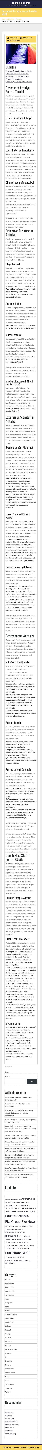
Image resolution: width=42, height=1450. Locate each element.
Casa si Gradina (11, 1314)
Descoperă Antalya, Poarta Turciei (19, 71)
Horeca (8, 1353)
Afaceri (8, 1279)
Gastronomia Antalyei (14, 79)
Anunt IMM (9, 1419)
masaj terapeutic (10, 1248)
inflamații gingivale (10, 1239)
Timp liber (9, 1388)
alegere (7, 1199)
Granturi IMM (21, 1232)
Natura (8, 1365)
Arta (7, 1299)
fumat (23, 1229)
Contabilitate (10, 1322)
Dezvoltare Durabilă (22, 1211)
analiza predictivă (15, 1199)
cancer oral (16, 1205)
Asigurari (8, 1303)
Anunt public (10, 1291)
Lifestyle (8, 1361)
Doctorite (9, 1416)
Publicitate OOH (17, 1253)
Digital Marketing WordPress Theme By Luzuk (21, 1447)
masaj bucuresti (9, 1245)
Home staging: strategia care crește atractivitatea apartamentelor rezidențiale (19, 1113)
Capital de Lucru (24, 1205)
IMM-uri (21, 1236)
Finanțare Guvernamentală (13, 1229)
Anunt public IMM (21, 3)
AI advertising (10, 1434)
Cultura (8, 1326)
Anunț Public (28, 1198)
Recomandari (10, 1372)
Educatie (8, 1341)
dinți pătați (32, 1211)
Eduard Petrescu (17, 1216)
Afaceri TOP (9, 1428)
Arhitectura (9, 1295)
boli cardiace (8, 1205)
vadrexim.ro (28, 1260)
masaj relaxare (30, 1245)
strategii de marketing (11, 1260)
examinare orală (9, 1226)
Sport (7, 1376)
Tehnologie (9, 1384)
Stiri (6, 1380)
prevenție (26, 1248)
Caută (7, 1076)
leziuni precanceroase (11, 1242)
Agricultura (9, 1283)
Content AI (9, 1431)
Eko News (28, 1221)
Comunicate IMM (11, 1422)
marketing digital (23, 1242)
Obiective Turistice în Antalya (17, 74)
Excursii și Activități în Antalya (17, 76)
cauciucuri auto (9, 1208)
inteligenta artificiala (22, 1239)
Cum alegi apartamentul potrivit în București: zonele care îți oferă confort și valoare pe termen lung (20, 1128)
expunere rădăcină (20, 1226)
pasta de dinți (19, 1248)
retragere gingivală (10, 1257)
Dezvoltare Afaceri (10, 1211)
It (5, 1357)
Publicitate (9, 1369)
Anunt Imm (9, 1287)
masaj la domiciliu (20, 1245)
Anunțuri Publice (10, 1202)
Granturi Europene (10, 1232)
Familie (8, 1345)
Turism (18, 19)
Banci (7, 1310)
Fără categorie (11, 1349)
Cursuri (8, 1330)
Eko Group (12, 1221)
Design (8, 1334)
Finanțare (30, 1226)
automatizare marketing (22, 1202)
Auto (7, 1306)
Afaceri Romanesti (12, 1425)
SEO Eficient (20, 1257)
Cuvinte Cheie (31, 1208)
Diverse (8, 1338)
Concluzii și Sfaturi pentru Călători (19, 82)
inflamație (27, 1236)
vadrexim (21, 1260)
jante (30, 1239)
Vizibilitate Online (10, 1263)
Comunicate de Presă (21, 1208)
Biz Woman (9, 1413)
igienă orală (11, 1235)
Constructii (9, 1318)
